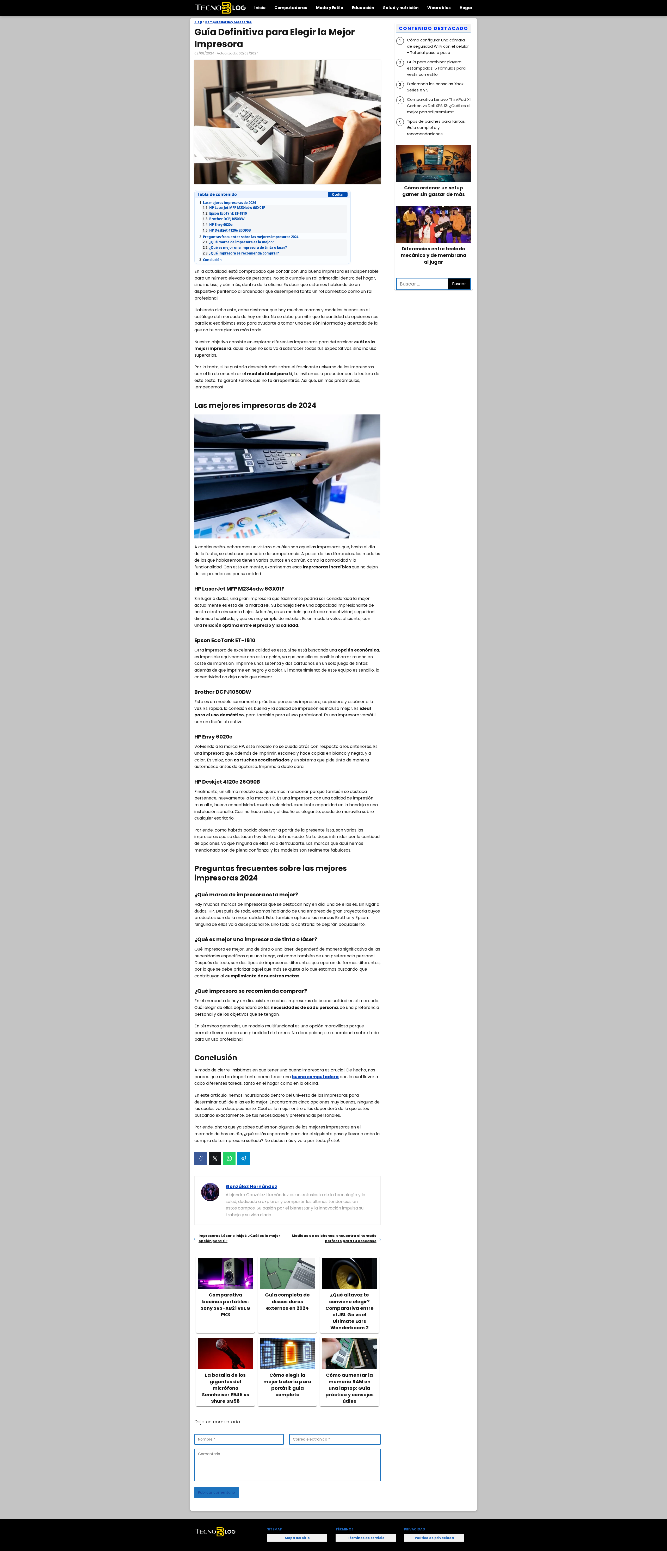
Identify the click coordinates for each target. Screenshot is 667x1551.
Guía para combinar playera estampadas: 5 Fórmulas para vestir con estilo (436, 68)
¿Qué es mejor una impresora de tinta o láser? (245, 247)
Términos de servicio (366, 1538)
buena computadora (315, 1077)
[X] (215, 1158)
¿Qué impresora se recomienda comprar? (241, 253)
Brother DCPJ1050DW (224, 218)
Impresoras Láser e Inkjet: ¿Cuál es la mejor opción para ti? (239, 1238)
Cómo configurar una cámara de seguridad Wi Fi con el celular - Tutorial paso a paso (438, 46)
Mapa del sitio (297, 1538)
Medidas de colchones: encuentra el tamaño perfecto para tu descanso (334, 1238)
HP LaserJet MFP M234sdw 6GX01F (234, 207)
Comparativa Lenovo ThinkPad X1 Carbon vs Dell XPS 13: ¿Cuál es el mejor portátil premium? (439, 106)
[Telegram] (243, 1158)
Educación (363, 7)
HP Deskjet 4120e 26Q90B (227, 230)
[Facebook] (200, 1158)
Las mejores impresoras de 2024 (227, 202)
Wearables (439, 7)
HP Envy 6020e (218, 224)
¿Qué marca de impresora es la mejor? (238, 242)
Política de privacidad (434, 1538)
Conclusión (210, 259)
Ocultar (338, 194)
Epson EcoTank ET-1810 (225, 213)
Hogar (466, 7)
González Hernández (251, 1186)
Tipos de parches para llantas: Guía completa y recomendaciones (436, 128)
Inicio (259, 7)
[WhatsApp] (229, 1158)
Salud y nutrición (400, 7)
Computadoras (290, 7)
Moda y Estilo (329, 7)
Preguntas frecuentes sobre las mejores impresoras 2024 (248, 236)
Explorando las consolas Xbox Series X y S (435, 87)
